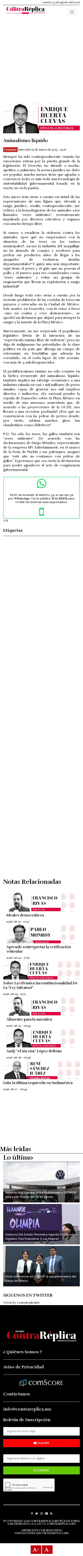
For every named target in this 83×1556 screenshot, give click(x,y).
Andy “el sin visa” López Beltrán (34, 1051)
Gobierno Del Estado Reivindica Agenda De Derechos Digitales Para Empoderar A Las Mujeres (41, 1236)
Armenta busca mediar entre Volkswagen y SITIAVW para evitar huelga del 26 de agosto (40, 1195)
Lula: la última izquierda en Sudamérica (38, 1083)
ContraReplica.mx (61, 1524)
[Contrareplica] (25, 11)
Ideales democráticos (25, 915)
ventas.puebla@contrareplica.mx (41, 1533)
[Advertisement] (41, 62)
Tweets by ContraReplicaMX (21, 1302)
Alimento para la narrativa (29, 1019)
